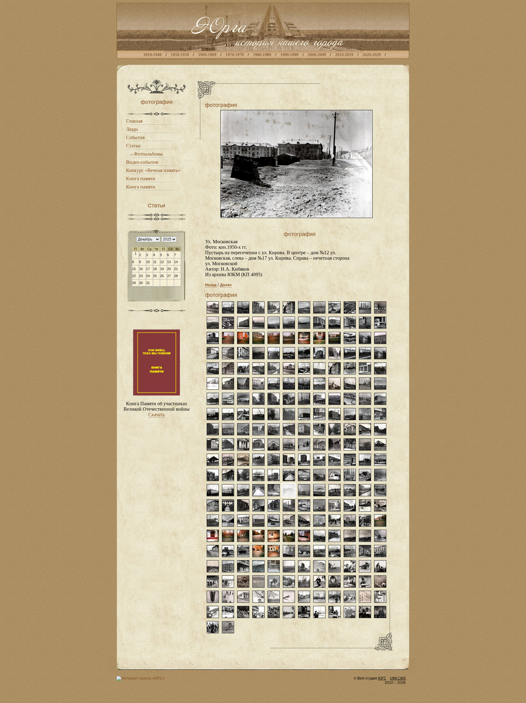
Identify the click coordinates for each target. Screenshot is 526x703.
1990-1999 (289, 54)
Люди (132, 129)
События (135, 137)
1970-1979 (235, 54)
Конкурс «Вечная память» (153, 170)
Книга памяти (140, 178)
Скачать (156, 414)
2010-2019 (344, 54)
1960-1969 (207, 54)
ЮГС (382, 678)
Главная (134, 121)
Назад (210, 285)
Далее (226, 285)
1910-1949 (152, 54)
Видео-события (142, 162)
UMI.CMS (398, 678)
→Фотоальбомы (146, 153)
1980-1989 (262, 54)
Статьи (133, 145)
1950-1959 (180, 54)
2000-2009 (317, 54)
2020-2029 (372, 54)
